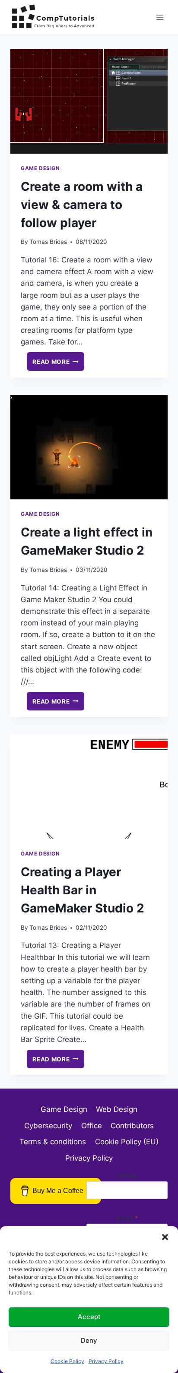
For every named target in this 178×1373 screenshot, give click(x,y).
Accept (89, 1317)
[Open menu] (160, 17)
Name (127, 1175)
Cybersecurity (48, 1125)
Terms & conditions (52, 1141)
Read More (58, 363)
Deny (89, 1340)
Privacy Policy (106, 1361)
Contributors (132, 1125)
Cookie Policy (67, 1361)
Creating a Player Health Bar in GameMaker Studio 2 (82, 890)
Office (91, 1125)
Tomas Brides (48, 241)
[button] (165, 1237)
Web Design (116, 1109)
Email (127, 1218)
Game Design (40, 168)
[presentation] (89, 101)
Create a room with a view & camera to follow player (82, 204)
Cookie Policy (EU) (127, 1141)
